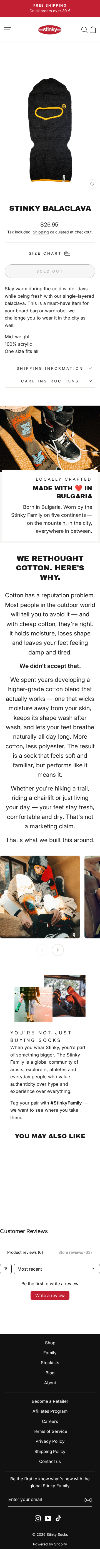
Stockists (50, 1362)
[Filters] (6, 1269)
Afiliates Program (50, 1411)
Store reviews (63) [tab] (75, 1252)
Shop (50, 1342)
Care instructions (50, 381)
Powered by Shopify (50, 1544)
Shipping (41, 232)
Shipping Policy (50, 1451)
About (50, 1382)
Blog (50, 1372)
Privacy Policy (50, 1441)
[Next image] (58, 950)
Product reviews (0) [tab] (25, 1252)
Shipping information (50, 368)
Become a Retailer (50, 1401)
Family (50, 1352)
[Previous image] (42, 950)
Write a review (50, 1295)
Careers (50, 1421)
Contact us (50, 1461)
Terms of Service (50, 1431)
